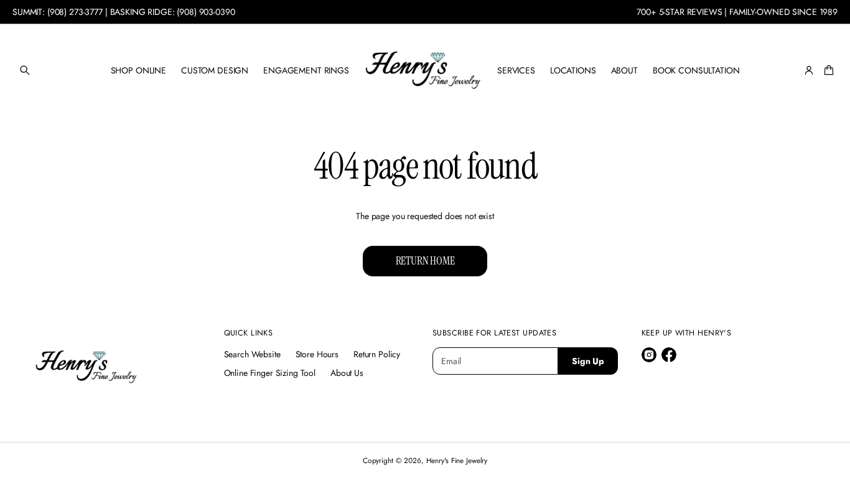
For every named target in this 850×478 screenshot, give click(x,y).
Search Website (252, 354)
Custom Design (214, 70)
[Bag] (827, 70)
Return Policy (376, 354)
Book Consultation (696, 70)
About (624, 70)
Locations (573, 70)
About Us (346, 373)
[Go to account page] (809, 70)
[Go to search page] (25, 70)
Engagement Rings (306, 70)
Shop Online (138, 70)
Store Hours (317, 354)
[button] (25, 70)
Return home (425, 260)
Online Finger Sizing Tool (270, 373)
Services (516, 70)
